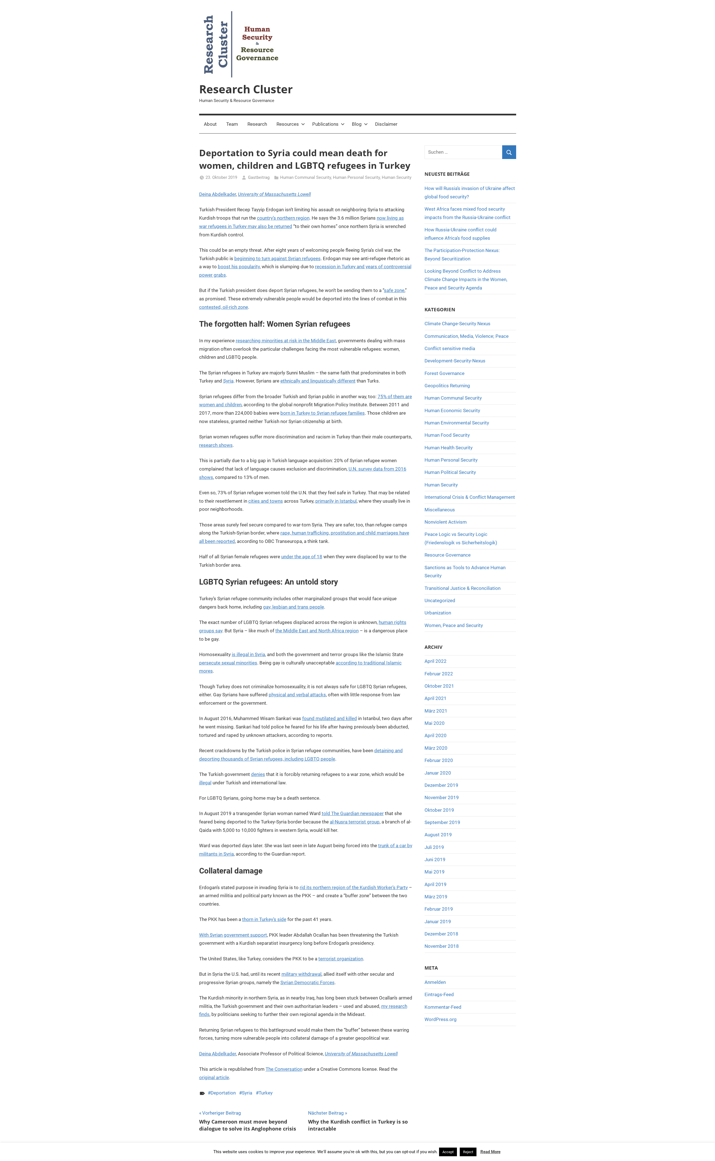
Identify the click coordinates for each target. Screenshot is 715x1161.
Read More (490, 1151)
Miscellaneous (440, 509)
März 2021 (436, 711)
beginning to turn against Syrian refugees (277, 258)
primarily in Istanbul (336, 501)
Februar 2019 (439, 909)
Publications (325, 124)
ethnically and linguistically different (318, 381)
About (210, 124)
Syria (228, 381)
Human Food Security (447, 435)
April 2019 (436, 884)
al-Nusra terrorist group (355, 822)
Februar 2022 (439, 673)
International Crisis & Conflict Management (470, 497)
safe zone (394, 290)
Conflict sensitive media (450, 348)
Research (257, 124)
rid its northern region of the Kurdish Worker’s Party (354, 887)
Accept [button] (448, 1152)
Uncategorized (440, 600)
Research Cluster (246, 89)
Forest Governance (444, 373)
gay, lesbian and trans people (293, 607)
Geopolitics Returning (447, 385)
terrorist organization (340, 958)
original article (214, 1077)
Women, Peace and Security (454, 625)
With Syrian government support (233, 935)
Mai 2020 (435, 723)
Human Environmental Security (457, 423)
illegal (205, 782)
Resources (288, 124)
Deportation (223, 1093)
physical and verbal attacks (297, 694)
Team (232, 124)
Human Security (396, 177)
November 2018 (442, 946)
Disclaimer (386, 124)
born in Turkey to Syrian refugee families (322, 413)
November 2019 (442, 797)
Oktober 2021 (439, 686)
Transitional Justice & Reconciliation (462, 588)
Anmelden (435, 982)
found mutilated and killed (329, 718)
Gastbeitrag (259, 177)
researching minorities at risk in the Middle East (286, 340)
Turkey (266, 1093)
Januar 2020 (438, 773)
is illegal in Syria (248, 654)
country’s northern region (283, 218)
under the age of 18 (301, 556)
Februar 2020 (439, 760)
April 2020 (436, 735)
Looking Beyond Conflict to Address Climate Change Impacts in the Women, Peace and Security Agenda (466, 279)
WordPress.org (441, 1019)
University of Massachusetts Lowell (274, 194)
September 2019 (442, 822)
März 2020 (436, 748)
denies (258, 774)
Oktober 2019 (439, 810)
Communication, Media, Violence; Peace (467, 336)
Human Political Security (450, 472)
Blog (357, 124)
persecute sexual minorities (228, 663)
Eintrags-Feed (439, 994)
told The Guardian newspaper (353, 813)
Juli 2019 (434, 847)
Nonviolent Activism (446, 522)
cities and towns (265, 501)
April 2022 (436, 661)
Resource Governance (448, 555)
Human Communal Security (305, 177)
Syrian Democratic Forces (307, 982)
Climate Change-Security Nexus (457, 323)
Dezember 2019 (441, 785)
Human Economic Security (452, 410)
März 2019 (436, 896)
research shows (216, 445)
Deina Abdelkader (217, 194)
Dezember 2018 (441, 934)
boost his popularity (239, 266)
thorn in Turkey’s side (264, 919)
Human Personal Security (356, 177)
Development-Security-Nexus (455, 361)
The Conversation (284, 1069)
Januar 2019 (438, 921)
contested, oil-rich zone (223, 307)
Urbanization (438, 613)
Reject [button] (468, 1152)
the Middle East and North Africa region (317, 630)
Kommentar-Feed (443, 1007)
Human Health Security (449, 447)
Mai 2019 (435, 872)
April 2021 (436, 698)
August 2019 (438, 834)
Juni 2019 (435, 859)
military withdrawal (301, 974)
